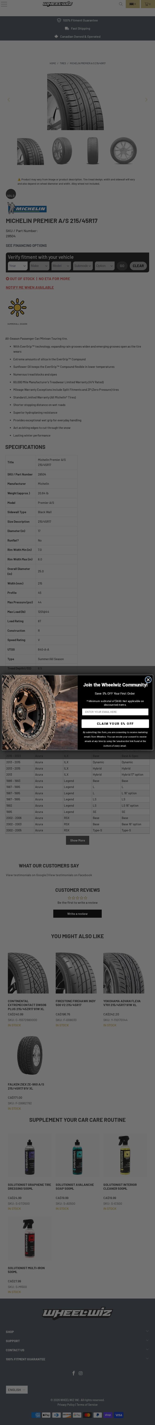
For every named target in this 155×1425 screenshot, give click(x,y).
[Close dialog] (148, 680)
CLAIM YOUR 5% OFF (115, 723)
